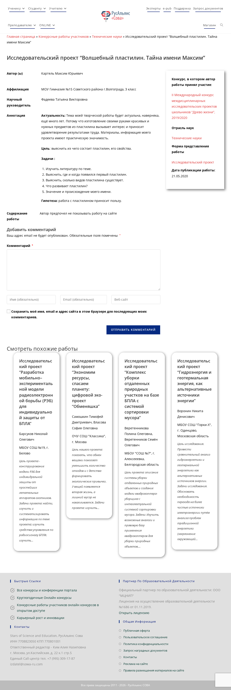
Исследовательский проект (193, 162)
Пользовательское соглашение (145, 637)
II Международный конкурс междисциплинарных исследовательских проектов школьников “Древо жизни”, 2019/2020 (194, 106)
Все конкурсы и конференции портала (47, 590)
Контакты (130, 657)
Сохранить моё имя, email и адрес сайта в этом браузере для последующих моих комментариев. (79, 314)
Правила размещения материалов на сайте (153, 670)
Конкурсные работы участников (64, 36)
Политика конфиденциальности (145, 644)
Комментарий (20, 245)
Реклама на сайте (135, 664)
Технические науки (107, 36)
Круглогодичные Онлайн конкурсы (44, 597)
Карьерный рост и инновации (40, 618)
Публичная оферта (136, 631)
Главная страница (21, 36)
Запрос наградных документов (145, 650)
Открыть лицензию (134, 613)
